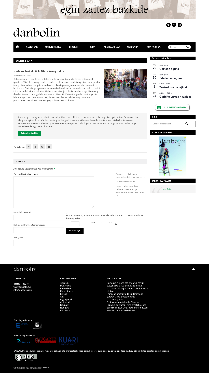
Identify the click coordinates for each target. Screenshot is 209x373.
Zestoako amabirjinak (173, 87)
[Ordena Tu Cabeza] (27, 367)
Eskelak (73, 46)
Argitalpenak (112, 46)
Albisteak (32, 46)
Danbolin (167, 188)
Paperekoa (65, 288)
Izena (22, 212)
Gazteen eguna (169, 69)
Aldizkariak (65, 302)
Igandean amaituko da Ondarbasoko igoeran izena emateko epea (125, 295)
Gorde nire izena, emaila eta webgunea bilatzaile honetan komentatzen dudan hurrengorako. (105, 217)
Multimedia (65, 285)
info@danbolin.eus (22, 289)
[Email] (49, 146)
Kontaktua (153, 46)
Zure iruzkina (25, 174)
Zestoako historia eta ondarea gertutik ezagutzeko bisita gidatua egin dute (126, 284)
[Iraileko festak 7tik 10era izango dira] (125, 83)
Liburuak (64, 304)
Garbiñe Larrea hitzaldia (175, 97)
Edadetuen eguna (170, 78)
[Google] (42, 146)
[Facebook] (28, 146)
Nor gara (132, 46)
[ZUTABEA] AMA (115, 299)
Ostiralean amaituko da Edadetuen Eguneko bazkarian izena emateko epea (126, 303)
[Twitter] (35, 146)
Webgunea (18, 237)
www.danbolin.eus (22, 286)
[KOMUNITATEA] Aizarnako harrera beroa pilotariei (127, 290)
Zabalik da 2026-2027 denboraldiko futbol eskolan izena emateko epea (127, 309)
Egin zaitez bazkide (29, 133)
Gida (92, 46)
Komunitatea (53, 46)
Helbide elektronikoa (29, 225)
